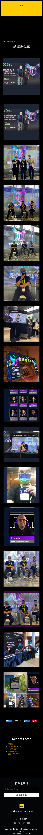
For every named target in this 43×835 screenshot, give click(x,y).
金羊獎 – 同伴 (13, 751)
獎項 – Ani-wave (14, 754)
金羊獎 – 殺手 (13, 749)
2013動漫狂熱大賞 (14, 746)
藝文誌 (10, 744)
